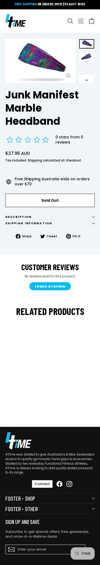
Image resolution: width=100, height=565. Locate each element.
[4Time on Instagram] (69, 484)
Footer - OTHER (21, 508)
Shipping (35, 160)
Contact (42, 483)
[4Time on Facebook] (59, 484)
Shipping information (28, 223)
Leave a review (50, 286)
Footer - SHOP (20, 498)
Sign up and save (22, 521)
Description (18, 217)
